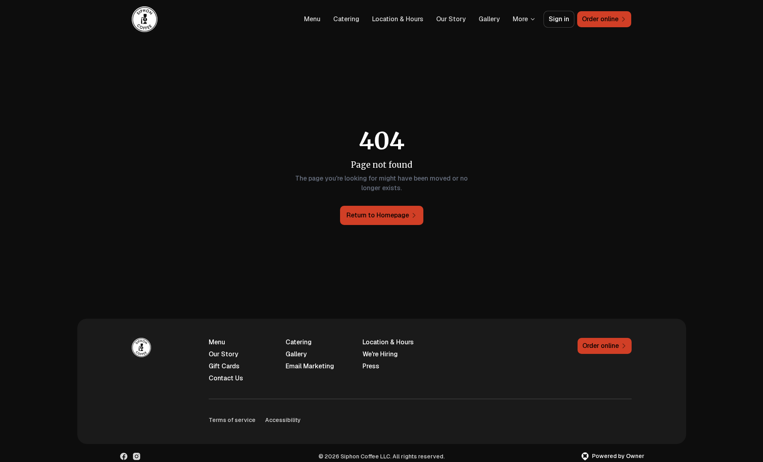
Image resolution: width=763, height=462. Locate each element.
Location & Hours (397, 19)
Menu (312, 19)
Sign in (559, 19)
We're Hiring (380, 354)
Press (370, 366)
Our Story (451, 19)
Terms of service (232, 420)
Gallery (489, 19)
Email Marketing (310, 366)
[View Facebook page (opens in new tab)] (124, 456)
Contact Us (226, 378)
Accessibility (283, 420)
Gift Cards (224, 366)
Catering (346, 19)
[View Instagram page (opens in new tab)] (136, 456)
